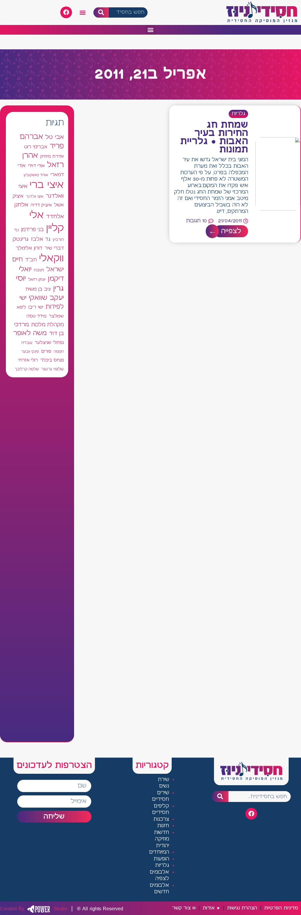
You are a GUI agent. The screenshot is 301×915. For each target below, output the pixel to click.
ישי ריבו (35, 307)
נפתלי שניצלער (49, 342)
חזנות (163, 826)
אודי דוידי (36, 165)
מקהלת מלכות (47, 325)
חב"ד (31, 260)
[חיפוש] (101, 12)
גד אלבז (40, 239)
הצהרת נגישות (242, 908)
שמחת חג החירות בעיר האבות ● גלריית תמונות (214, 137)
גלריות (238, 114)
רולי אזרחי (28, 360)
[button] (83, 12)
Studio (33, 909)
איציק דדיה (41, 205)
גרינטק (21, 239)
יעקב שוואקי (46, 298)
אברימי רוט (35, 146)
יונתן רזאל (37, 279)
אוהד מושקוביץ (36, 175)
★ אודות (211, 908)
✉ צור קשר (184, 908)
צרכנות (161, 819)
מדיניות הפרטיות (281, 908)
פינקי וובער (30, 352)
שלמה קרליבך (27, 369)
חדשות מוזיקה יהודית (161, 839)
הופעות (161, 859)
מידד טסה (36, 316)
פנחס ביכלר (52, 360)
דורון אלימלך (29, 248)
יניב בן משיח (38, 289)
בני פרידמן (32, 230)
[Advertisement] (37, 559)
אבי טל (54, 137)
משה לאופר (30, 333)
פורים (46, 351)
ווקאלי (51, 258)
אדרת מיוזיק (52, 156)
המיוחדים (159, 852)
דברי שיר (54, 248)
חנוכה (39, 270)
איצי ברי (47, 185)
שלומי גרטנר (52, 369)
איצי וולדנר (35, 197)
